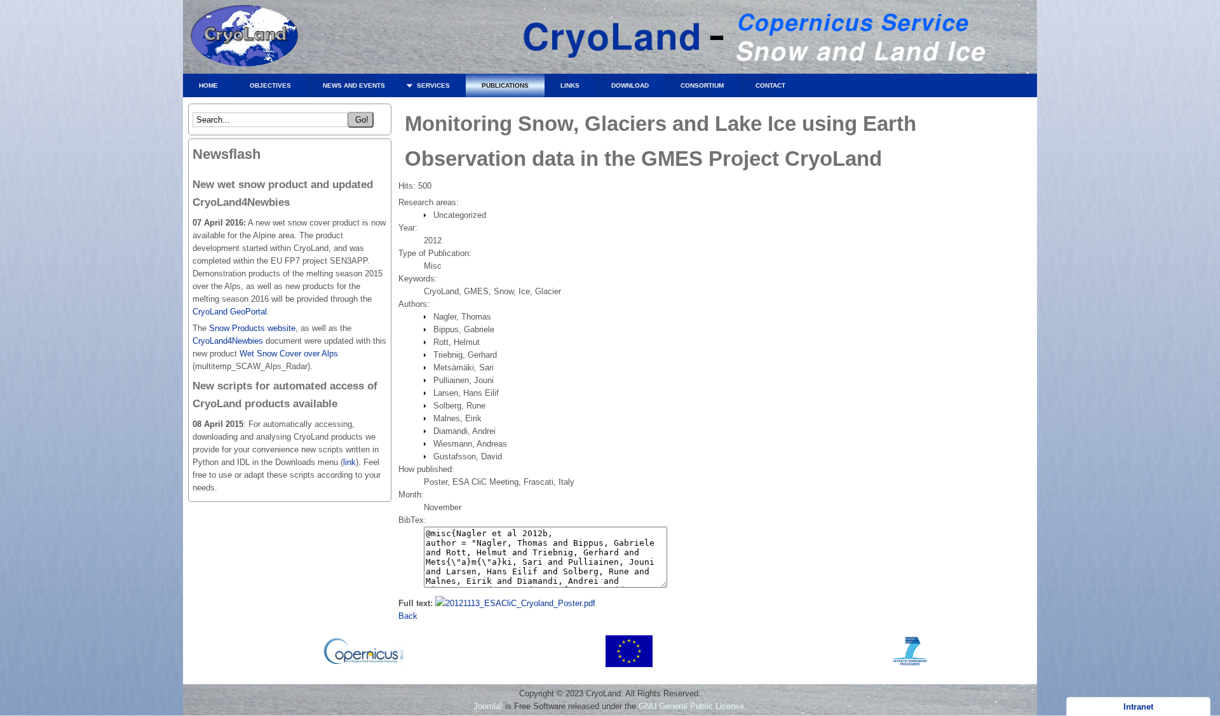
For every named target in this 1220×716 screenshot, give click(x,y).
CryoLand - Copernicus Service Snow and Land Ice (245, 40)
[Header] (752, 70)
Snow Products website (251, 328)
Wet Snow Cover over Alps (289, 353)
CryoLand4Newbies (228, 341)
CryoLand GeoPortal (230, 311)
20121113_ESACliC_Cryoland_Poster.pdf (520, 603)
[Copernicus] (364, 664)
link (349, 462)
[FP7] (910, 664)
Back (407, 616)
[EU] (629, 664)
